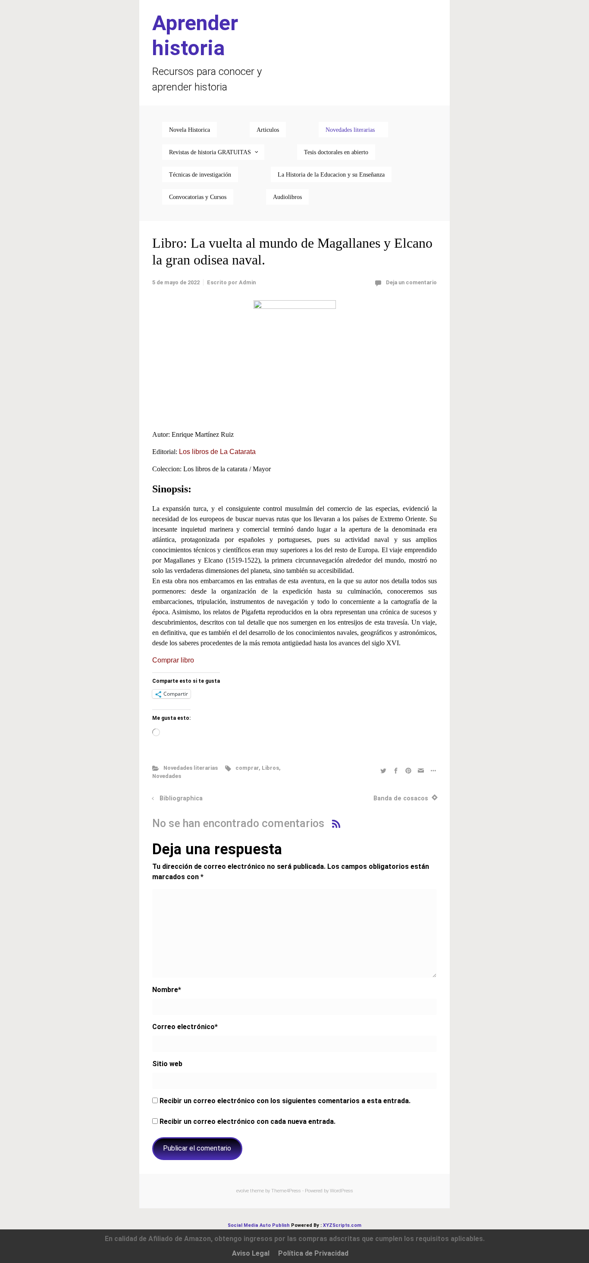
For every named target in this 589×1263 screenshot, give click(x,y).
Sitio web (167, 1064)
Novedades (166, 776)
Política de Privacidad (313, 1253)
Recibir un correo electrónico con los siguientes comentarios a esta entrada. (285, 1101)
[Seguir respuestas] (336, 823)
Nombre (166, 990)
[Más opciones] (432, 770)
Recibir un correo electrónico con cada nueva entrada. (247, 1121)
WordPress (341, 1191)
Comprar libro (173, 660)
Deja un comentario (411, 282)
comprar (247, 768)
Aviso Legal (250, 1253)
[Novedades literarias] (353, 129)
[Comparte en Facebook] (395, 770)
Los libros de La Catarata (217, 451)
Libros (270, 768)
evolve (242, 1191)
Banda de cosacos (400, 798)
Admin (247, 282)
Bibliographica (181, 798)
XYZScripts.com (342, 1225)
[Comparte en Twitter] (383, 770)
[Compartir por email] (420, 770)
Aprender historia (195, 35)
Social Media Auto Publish (259, 1225)
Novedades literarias (190, 768)
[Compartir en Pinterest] (408, 770)
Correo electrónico (185, 1027)
